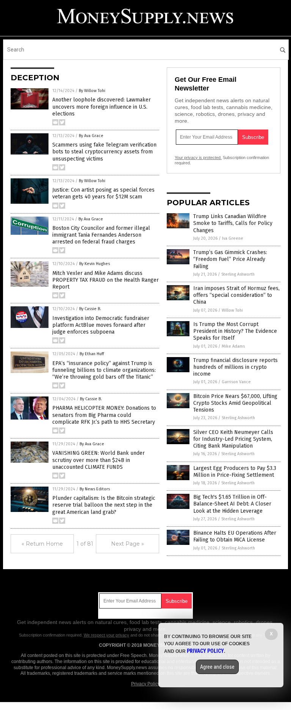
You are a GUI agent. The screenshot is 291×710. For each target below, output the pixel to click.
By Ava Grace (91, 135)
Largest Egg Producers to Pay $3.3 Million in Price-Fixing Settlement (234, 471)
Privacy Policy (145, 684)
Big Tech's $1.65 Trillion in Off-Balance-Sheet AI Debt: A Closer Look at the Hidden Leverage (232, 504)
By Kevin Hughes (94, 263)
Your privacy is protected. (198, 157)
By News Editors (95, 489)
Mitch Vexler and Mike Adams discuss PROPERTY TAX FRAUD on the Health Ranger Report (105, 280)
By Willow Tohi (92, 90)
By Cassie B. (90, 308)
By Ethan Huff (92, 353)
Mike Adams (233, 346)
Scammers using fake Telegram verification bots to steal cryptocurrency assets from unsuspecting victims (104, 152)
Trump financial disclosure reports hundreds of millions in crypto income (235, 367)
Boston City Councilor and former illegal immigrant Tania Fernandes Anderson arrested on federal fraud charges (101, 235)
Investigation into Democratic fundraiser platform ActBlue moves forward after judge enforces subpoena (100, 325)
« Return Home (42, 543)
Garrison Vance (236, 381)
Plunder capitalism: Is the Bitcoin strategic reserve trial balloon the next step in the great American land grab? (103, 505)
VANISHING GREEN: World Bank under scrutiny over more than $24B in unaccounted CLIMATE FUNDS (98, 460)
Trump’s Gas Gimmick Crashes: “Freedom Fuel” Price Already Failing (230, 259)
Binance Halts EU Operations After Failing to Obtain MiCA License (234, 536)
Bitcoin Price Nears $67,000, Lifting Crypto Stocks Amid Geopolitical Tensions (235, 403)
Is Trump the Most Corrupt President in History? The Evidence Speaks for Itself (235, 331)
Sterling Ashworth (238, 274)
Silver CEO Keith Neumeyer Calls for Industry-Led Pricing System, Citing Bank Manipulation (233, 439)
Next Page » (127, 543)
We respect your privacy (106, 635)
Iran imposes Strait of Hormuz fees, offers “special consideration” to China (236, 295)
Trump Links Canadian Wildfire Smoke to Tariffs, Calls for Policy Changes (232, 223)
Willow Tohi (232, 310)
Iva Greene (232, 238)
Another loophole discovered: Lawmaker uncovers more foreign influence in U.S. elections (101, 107)
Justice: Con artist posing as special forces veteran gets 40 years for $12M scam (103, 193)
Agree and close (217, 667)
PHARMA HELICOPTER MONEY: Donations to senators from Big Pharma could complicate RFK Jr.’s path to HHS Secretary (104, 415)
